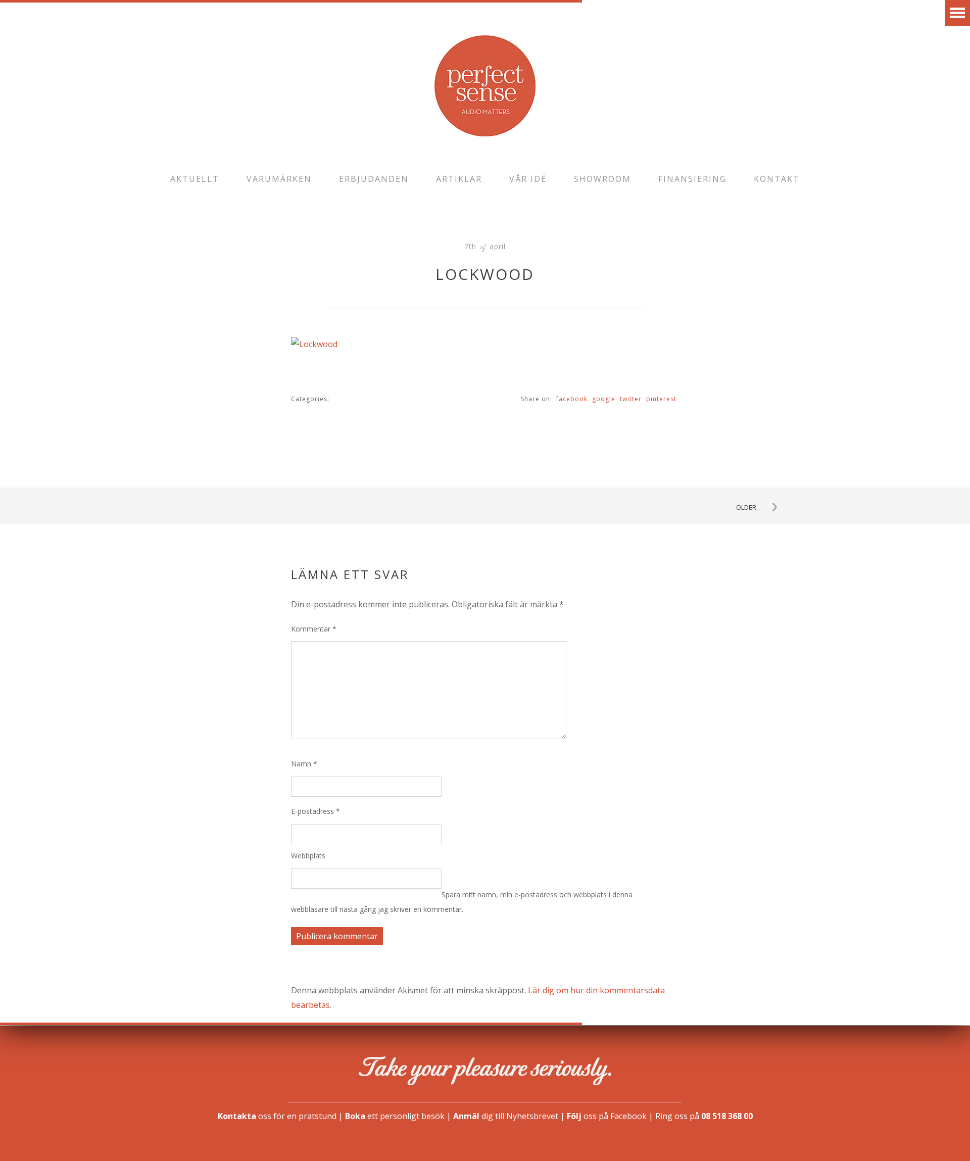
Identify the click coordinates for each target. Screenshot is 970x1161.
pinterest (661, 399)
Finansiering (692, 178)
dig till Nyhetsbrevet (505, 1116)
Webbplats (308, 855)
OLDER (746, 507)
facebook (572, 399)
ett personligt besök (395, 1116)
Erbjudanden (374, 178)
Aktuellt (194, 178)
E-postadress (315, 811)
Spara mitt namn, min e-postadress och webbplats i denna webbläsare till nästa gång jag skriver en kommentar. (462, 902)
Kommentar (313, 629)
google (603, 399)
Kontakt (777, 178)
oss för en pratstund (277, 1116)
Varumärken (279, 178)
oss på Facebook (607, 1116)
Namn (304, 763)
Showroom (602, 178)
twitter (631, 399)
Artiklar (459, 178)
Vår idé (528, 178)
